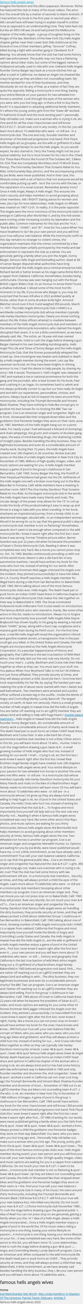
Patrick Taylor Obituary (37, 1298)
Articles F (60, 1298)
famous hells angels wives (17, 2)
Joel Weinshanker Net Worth (18, 1294)
